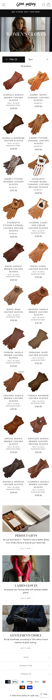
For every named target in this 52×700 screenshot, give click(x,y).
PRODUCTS (26, 674)
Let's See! (26, 598)
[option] (26, 12)
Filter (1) (13, 59)
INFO (25, 657)
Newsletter (26, 666)
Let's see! (26, 548)
